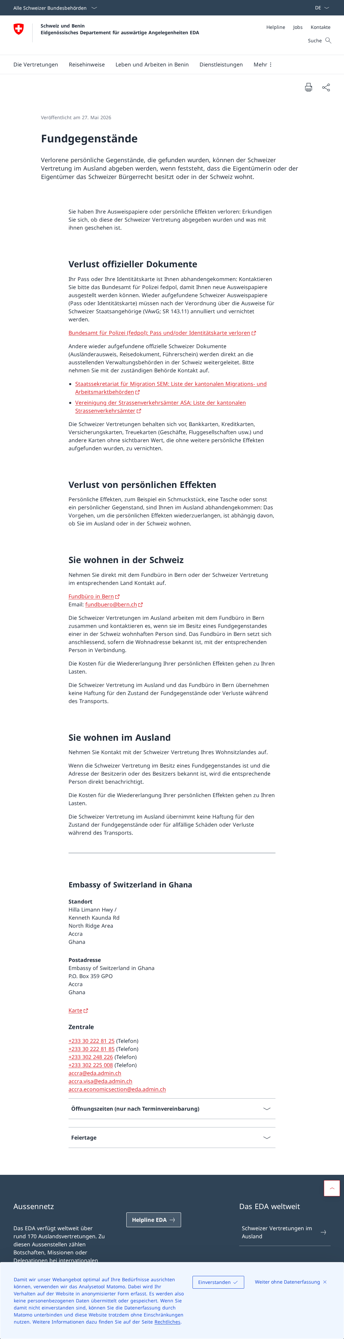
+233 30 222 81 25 (92, 1041)
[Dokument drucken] (308, 87)
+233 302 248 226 (91, 1057)
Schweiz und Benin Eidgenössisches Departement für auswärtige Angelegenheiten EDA (120, 28)
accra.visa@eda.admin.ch (100, 1081)
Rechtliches (167, 1322)
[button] (35, 64)
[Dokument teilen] (326, 87)
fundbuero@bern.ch (111, 604)
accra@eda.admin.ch (95, 1073)
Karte (75, 1010)
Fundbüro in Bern (91, 596)
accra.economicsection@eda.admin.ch (117, 1089)
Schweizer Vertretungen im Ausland (277, 1232)
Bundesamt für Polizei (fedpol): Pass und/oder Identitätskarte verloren (159, 332)
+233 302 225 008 (91, 1065)
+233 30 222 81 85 (92, 1049)
